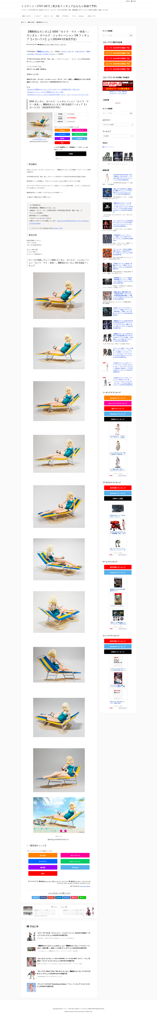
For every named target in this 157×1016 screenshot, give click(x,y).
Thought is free (88, 1011)
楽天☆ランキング (118, 409)
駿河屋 (62, 138)
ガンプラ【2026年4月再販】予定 (118, 64)
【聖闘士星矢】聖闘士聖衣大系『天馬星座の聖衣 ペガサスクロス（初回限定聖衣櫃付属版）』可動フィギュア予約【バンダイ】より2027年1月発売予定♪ (123, 295)
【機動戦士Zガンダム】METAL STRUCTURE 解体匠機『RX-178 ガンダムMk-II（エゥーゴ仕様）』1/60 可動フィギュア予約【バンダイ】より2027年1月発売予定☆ (123, 337)
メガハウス (63, 44)
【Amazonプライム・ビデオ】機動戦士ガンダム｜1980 (45, 92)
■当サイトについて (108, 147)
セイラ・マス (66, 51)
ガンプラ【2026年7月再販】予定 (118, 48)
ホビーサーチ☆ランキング (117, 403)
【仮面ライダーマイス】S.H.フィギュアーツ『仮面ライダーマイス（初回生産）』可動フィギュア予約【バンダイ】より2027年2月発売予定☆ (122, 311)
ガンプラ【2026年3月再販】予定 (118, 69)
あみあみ (62, 130)
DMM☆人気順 (118, 498)
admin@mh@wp (85, 886)
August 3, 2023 (58, 228)
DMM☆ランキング (117, 419)
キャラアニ (62, 134)
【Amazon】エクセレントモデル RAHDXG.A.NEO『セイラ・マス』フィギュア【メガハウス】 (58, 94)
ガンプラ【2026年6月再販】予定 (118, 53)
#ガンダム (77, 221)
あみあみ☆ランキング (118, 398)
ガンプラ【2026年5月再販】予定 (118, 58)
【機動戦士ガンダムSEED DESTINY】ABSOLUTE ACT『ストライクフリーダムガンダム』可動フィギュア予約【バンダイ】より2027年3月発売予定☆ (123, 324)
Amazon (79, 138)
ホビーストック (79, 134)
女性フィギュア (54, 44)
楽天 (62, 142)
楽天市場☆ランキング (118, 488)
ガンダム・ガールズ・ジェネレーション (78, 883)
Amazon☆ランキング (118, 414)
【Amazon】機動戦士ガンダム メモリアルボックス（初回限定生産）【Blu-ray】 (53, 89)
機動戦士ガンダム (44, 44)
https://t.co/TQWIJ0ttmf (65, 221)
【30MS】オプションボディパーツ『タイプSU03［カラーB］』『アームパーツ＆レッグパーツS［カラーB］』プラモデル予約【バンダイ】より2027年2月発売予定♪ (123, 381)
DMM (71, 154)
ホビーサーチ (79, 130)
